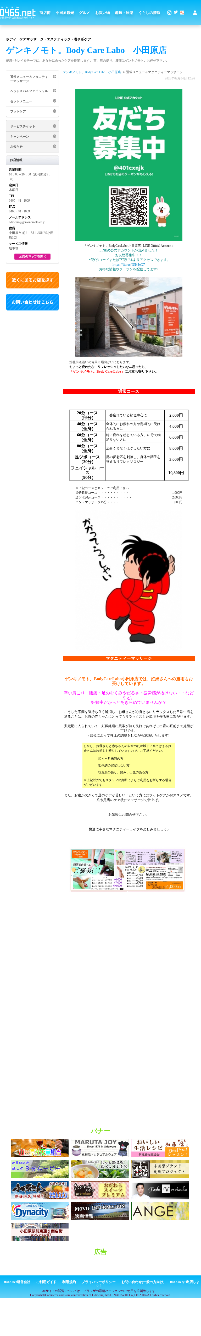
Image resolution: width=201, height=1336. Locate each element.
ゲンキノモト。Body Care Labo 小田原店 (92, 72)
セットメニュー (21, 101)
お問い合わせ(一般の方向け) (142, 1282)
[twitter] (176, 12)
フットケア (18, 111)
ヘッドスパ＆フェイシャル (29, 91)
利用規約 (69, 1282)
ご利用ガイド (46, 1282)
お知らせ (16, 146)
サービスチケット (22, 126)
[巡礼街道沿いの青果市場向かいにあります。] (128, 317)
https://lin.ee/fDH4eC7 (129, 264)
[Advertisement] (100, 1267)
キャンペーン (19, 136)
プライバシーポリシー (99, 1282)
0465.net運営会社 (17, 1282)
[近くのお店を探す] (32, 287)
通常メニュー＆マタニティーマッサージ (29, 79)
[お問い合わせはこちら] (32, 309)
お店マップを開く (32, 256)
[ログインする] (195, 12)
